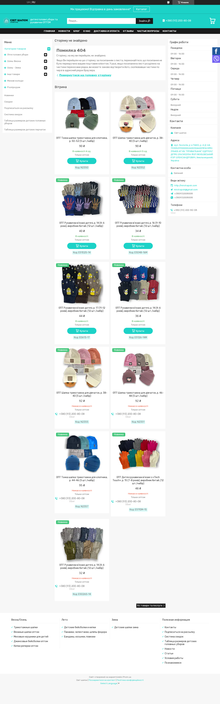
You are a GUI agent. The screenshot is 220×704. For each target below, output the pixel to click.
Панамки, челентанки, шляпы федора (85, 632)
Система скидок (13, 114)
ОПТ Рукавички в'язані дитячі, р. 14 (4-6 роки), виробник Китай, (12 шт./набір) (81, 224)
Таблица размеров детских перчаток (25, 129)
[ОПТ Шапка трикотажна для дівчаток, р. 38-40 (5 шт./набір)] (138, 114)
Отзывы (128, 31)
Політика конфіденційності (130, 680)
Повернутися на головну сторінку (85, 75)
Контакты (169, 31)
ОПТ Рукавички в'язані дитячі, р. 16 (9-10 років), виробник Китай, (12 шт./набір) (138, 224)
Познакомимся (173, 662)
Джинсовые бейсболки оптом (31, 641)
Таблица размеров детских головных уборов (25, 122)
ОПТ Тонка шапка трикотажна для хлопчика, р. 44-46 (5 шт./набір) (81, 479)
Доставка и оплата (106, 31)
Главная (49, 31)
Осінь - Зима (14, 67)
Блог (76, 31)
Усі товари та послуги (149, 605)
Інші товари (13, 74)
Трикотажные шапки (26, 627)
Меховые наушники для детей (31, 636)
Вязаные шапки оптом (26, 632)
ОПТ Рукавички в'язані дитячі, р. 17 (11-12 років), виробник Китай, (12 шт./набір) (82, 309)
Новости (64, 31)
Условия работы (174, 658)
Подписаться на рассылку (18, 108)
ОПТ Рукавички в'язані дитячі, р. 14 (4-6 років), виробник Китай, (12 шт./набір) (138, 309)
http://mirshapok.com (185, 185)
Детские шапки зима (126, 627)
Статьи (169, 653)
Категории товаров (15, 48)
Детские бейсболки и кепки (80, 627)
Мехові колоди (15, 80)
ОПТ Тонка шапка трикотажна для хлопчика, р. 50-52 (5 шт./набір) (81, 140)
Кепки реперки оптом (26, 646)
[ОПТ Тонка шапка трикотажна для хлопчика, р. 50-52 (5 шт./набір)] (82, 114)
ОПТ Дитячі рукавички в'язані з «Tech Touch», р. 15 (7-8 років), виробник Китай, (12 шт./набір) (138, 480)
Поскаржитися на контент (102, 680)
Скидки (8, 101)
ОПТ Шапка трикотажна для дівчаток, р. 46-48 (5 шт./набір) (138, 394)
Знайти (143, 20)
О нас (86, 31)
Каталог (141, 9)
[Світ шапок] (15, 20)
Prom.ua (127, 677)
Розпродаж (13, 87)
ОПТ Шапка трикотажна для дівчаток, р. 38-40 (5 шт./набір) (138, 140)
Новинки (9, 95)
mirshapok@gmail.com (186, 189)
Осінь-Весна (14, 61)
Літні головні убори (17, 54)
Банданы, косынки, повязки (79, 636)
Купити (84, 161)
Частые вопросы (148, 31)
